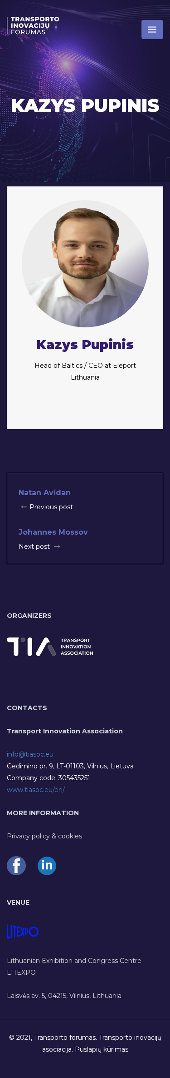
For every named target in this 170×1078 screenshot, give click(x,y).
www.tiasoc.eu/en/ (36, 790)
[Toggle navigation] (152, 29)
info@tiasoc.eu (30, 754)
